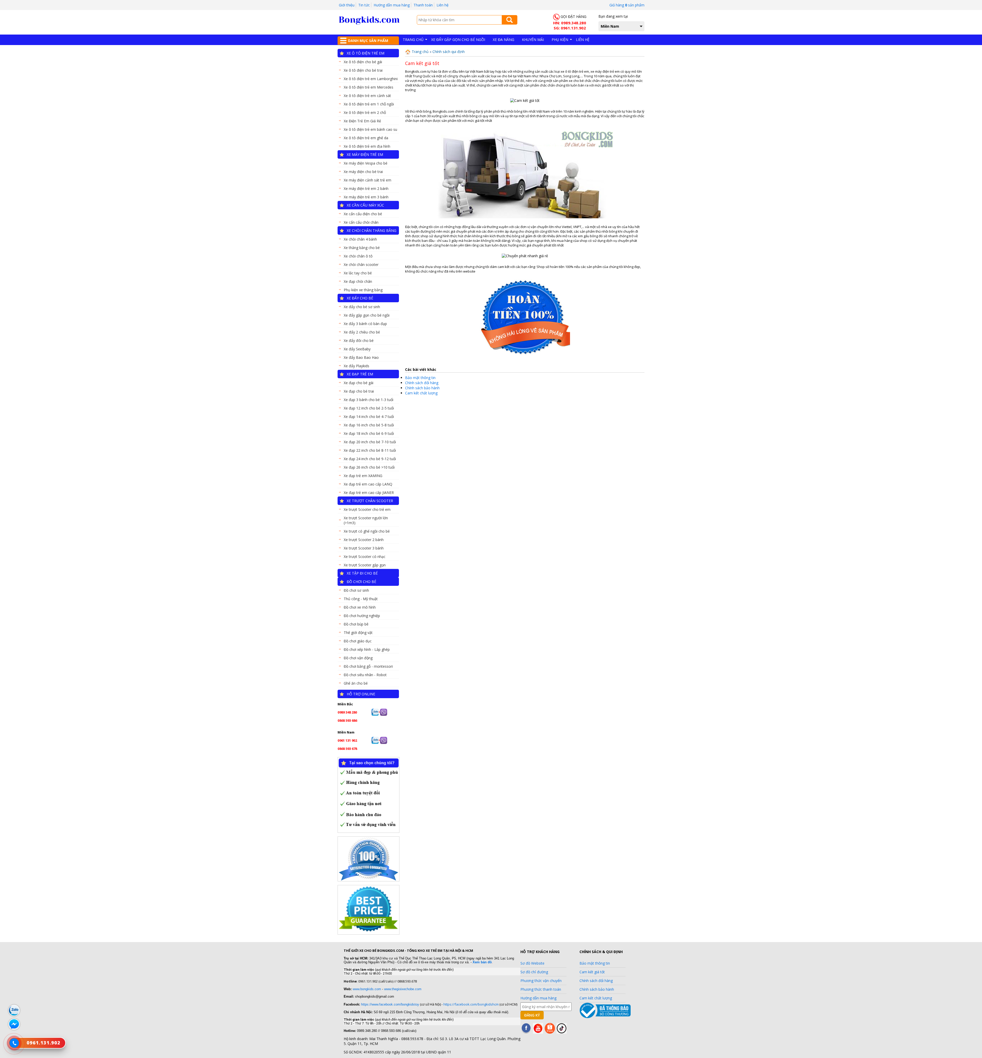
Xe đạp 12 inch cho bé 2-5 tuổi (369, 408)
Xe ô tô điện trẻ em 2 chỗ (365, 112)
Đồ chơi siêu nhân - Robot (365, 674)
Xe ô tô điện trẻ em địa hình (367, 146)
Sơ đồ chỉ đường (534, 971)
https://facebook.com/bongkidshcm (471, 1004)
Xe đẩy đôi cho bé (359, 340)
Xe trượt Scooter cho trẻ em (367, 509)
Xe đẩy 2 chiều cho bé (362, 332)
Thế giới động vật (358, 632)
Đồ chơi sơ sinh (356, 590)
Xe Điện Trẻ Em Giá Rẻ (362, 120)
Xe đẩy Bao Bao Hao (361, 357)
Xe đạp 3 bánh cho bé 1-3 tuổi (368, 399)
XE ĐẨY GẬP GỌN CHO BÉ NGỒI (458, 39)
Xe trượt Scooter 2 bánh (364, 539)
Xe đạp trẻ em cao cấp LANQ (368, 484)
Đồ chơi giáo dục (358, 641)
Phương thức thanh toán (540, 989)
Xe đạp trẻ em (360, 374)
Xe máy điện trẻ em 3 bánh (366, 197)
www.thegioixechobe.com (402, 989)
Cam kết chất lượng (421, 393)
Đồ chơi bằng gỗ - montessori (368, 666)
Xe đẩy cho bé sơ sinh (362, 306)
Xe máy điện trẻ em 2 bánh (366, 188)
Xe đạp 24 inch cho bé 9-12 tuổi (370, 458)
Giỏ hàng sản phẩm (626, 5)
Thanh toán (423, 5)
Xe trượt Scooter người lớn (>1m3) (366, 520)
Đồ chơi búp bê (356, 624)
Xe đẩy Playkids (356, 365)
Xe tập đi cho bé (362, 573)
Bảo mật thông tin (420, 377)
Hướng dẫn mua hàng (392, 5)
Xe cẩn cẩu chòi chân (361, 222)
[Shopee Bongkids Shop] (550, 1032)
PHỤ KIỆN (560, 39)
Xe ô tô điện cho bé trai (363, 70)
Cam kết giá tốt (592, 971)
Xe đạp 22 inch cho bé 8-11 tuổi (370, 450)
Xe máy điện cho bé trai (363, 171)
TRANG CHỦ (413, 39)
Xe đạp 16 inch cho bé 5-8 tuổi (369, 425)
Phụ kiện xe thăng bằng (363, 289)
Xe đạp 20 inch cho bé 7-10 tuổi (370, 441)
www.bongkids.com (367, 989)
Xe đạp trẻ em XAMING (363, 475)
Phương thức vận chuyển (541, 980)
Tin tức (364, 5)
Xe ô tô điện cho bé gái (363, 61)
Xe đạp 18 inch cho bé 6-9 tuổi (369, 433)
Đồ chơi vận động (358, 657)
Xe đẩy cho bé (360, 298)
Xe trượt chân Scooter (370, 500)
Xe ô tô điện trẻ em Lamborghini (371, 78)
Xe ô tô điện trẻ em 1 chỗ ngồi (369, 104)
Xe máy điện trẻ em (365, 154)
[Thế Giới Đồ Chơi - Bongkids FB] (526, 1032)
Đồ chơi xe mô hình (360, 607)
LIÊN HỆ (582, 39)
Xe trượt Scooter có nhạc (364, 556)
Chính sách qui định (448, 51)
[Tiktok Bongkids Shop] (561, 1032)
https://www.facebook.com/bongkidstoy (389, 1004)
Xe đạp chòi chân (358, 281)
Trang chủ (420, 51)
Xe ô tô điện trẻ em (365, 53)
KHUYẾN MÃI (533, 39)
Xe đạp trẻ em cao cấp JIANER (369, 492)
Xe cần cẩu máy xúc (365, 205)
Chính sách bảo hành (422, 387)
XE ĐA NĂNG (503, 39)
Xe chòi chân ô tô (358, 256)
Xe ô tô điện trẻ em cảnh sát (367, 95)
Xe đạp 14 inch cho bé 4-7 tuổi (369, 416)
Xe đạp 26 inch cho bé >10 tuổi (369, 467)
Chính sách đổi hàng (421, 382)
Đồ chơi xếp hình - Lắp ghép (367, 649)
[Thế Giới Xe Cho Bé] (369, 23)
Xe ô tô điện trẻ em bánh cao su (370, 129)
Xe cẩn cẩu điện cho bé (363, 213)
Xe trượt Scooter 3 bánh (364, 548)
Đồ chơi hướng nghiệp (362, 615)
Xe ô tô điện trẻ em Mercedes (368, 87)
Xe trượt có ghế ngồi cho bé (367, 531)
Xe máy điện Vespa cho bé (365, 163)
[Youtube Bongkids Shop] (538, 1032)
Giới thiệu (346, 5)
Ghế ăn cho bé (356, 683)
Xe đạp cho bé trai (359, 391)
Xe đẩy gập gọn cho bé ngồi (366, 315)
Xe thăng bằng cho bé (362, 247)
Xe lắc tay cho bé (358, 273)
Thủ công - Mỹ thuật (361, 598)
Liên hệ (443, 5)
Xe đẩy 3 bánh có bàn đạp (365, 323)
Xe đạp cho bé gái (358, 382)
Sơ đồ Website (532, 963)
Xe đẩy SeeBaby (357, 349)
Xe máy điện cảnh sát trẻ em (367, 180)
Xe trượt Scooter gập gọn (365, 565)
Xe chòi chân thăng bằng (371, 230)
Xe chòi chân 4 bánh (360, 239)
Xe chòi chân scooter (361, 264)
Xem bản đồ (482, 962)
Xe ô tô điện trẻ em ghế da (366, 137)
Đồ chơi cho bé (361, 581)
